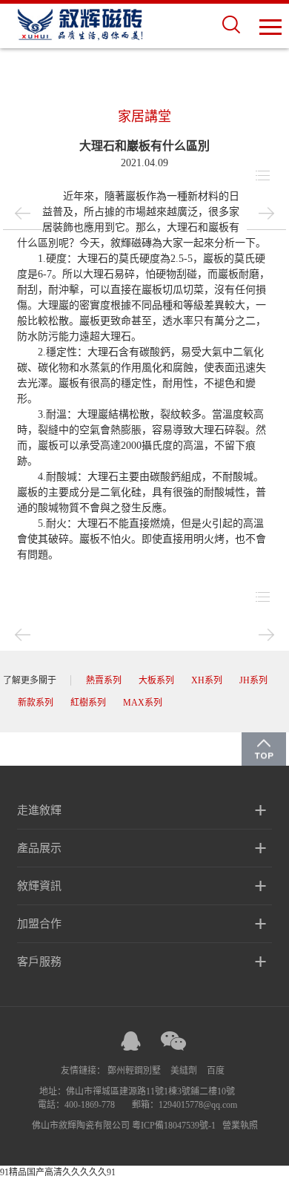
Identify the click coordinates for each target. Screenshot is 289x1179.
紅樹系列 (88, 702)
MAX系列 (142, 702)
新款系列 (35, 702)
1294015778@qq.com (198, 1105)
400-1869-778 (89, 1105)
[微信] (173, 1041)
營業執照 (240, 1125)
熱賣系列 (104, 680)
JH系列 (253, 680)
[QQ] (131, 1041)
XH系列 (206, 680)
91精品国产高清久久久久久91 (58, 1172)
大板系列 (156, 680)
